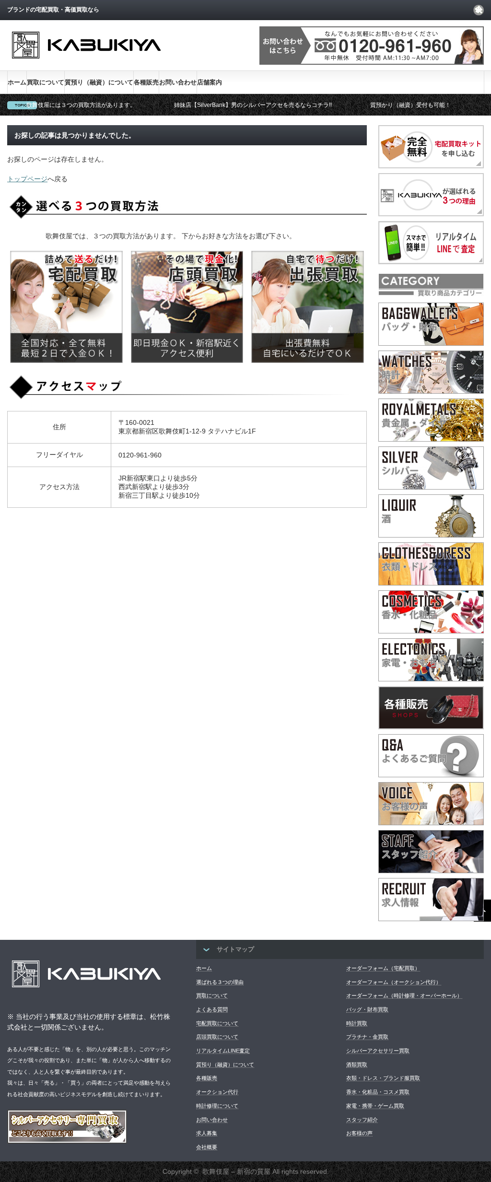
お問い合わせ (178, 82)
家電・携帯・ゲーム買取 (375, 1106)
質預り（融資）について (99, 82)
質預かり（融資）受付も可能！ (410, 105)
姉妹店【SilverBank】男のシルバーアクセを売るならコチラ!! (253, 105)
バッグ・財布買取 (367, 1009)
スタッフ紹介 (362, 1120)
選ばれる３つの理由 (220, 982)
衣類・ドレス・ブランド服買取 (383, 1078)
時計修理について (217, 1106)
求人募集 (206, 1133)
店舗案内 (209, 82)
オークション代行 (217, 1092)
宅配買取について (217, 1023)
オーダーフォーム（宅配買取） (383, 968)
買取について (45, 82)
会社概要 (206, 1147)
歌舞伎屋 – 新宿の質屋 (236, 1171)
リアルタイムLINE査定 (223, 1050)
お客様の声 (359, 1133)
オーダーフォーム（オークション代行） (393, 982)
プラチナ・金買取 (367, 1037)
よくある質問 (212, 1009)
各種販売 (146, 82)
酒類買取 (356, 1064)
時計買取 (356, 1023)
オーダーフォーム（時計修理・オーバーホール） (404, 995)
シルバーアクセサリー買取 (377, 1050)
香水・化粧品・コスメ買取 (377, 1092)
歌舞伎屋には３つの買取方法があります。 (81, 105)
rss (478, 10)
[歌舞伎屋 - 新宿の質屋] (86, 66)
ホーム (17, 82)
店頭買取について (217, 1037)
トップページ (27, 179)
